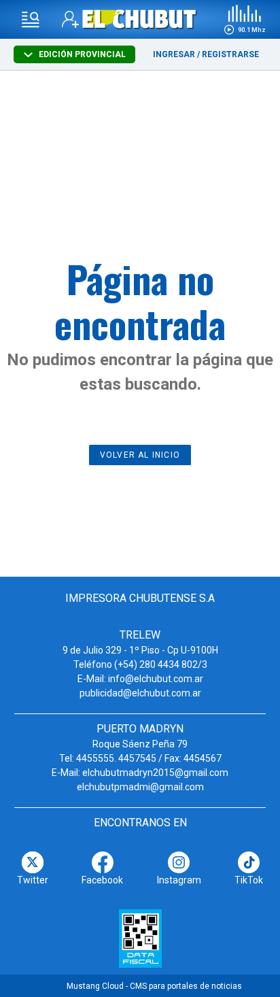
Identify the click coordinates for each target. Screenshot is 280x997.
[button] (244, 20)
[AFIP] (140, 938)
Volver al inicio (140, 455)
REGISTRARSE (230, 54)
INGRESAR (174, 54)
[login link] (70, 19)
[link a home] (139, 18)
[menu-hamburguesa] (30, 20)
